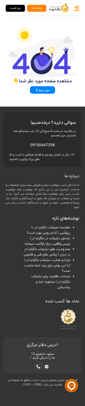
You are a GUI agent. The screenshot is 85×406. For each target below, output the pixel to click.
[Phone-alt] (38, 366)
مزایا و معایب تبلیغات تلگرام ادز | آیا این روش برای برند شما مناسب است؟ (47, 265)
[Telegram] (46, 366)
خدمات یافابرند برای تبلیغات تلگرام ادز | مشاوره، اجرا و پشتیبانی (50, 281)
